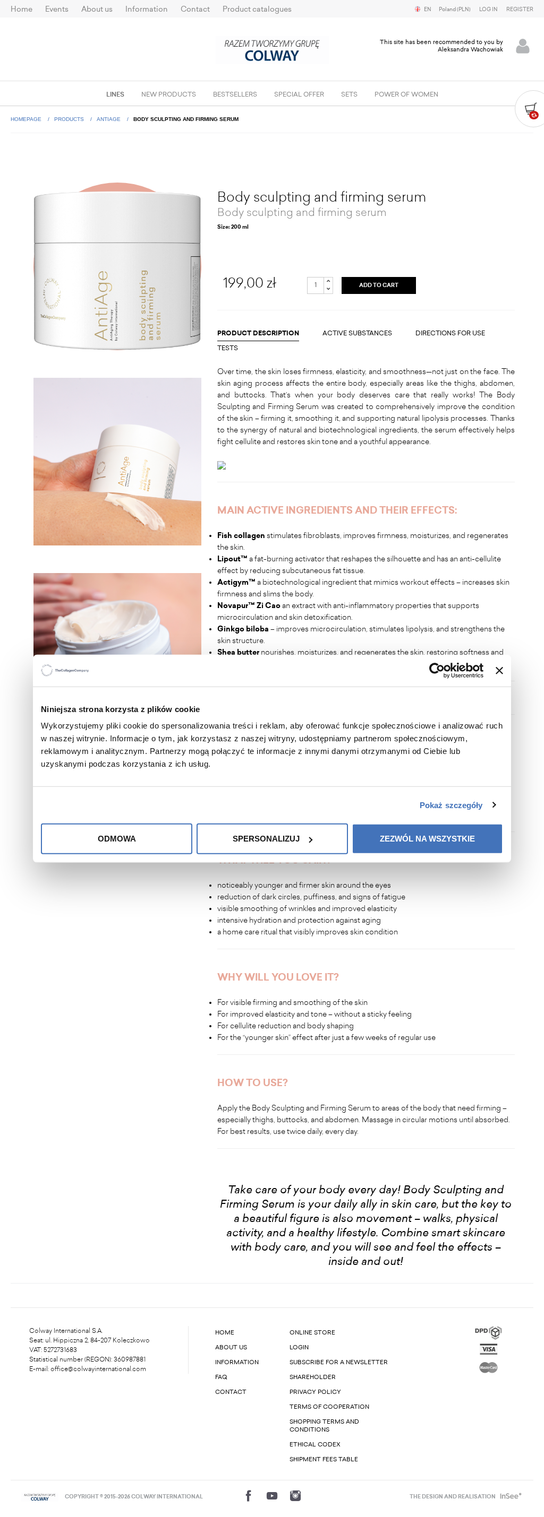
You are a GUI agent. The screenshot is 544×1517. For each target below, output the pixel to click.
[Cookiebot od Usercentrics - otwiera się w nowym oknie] (436, 670)
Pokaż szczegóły (451, 804)
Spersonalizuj (266, 838)
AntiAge (109, 119)
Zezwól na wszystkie (427, 838)
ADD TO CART (378, 285)
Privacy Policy (315, 1392)
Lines (115, 94)
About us (97, 9)
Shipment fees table (324, 1459)
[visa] (488, 1348)
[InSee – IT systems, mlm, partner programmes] (510, 1497)
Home (21, 9)
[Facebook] (248, 1495)
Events (57, 9)
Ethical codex (315, 1444)
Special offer (299, 94)
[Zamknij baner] (499, 670)
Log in (488, 9)
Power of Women (406, 94)
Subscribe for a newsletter (339, 1362)
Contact (195, 9)
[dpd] (488, 1332)
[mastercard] (488, 1365)
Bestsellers (235, 94)
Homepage (27, 119)
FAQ (221, 1377)
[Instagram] (295, 1495)
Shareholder (313, 1377)
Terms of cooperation (329, 1406)
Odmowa (117, 838)
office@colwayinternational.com (98, 1369)
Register (519, 9)
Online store (312, 1332)
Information (146, 9)
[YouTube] (272, 1495)
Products (70, 119)
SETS (349, 94)
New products (168, 94)
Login (299, 1347)
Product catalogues (257, 9)
